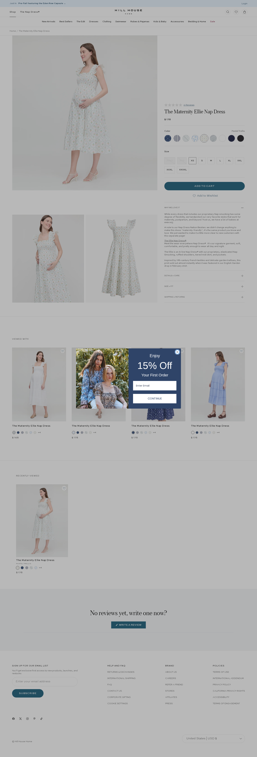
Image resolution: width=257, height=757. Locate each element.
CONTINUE (155, 399)
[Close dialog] (177, 352)
